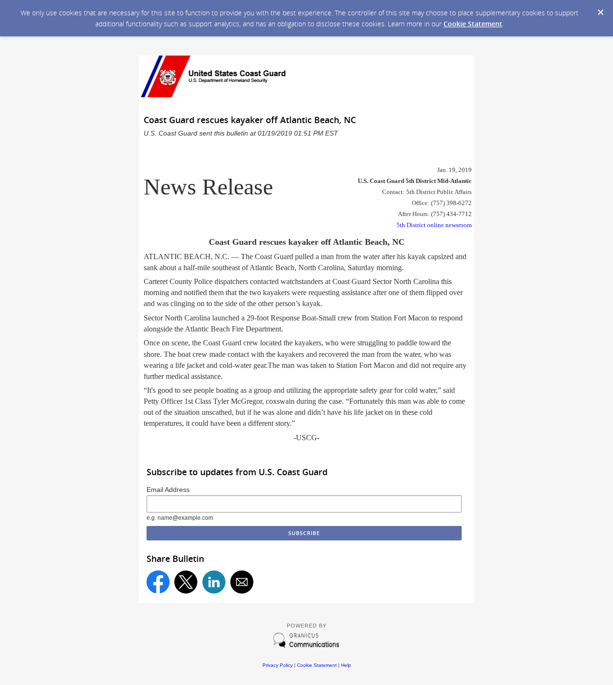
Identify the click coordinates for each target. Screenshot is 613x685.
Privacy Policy (277, 665)
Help (346, 665)
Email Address (168, 489)
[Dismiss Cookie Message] (600, 12)
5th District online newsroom (434, 224)
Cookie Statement (472, 23)
